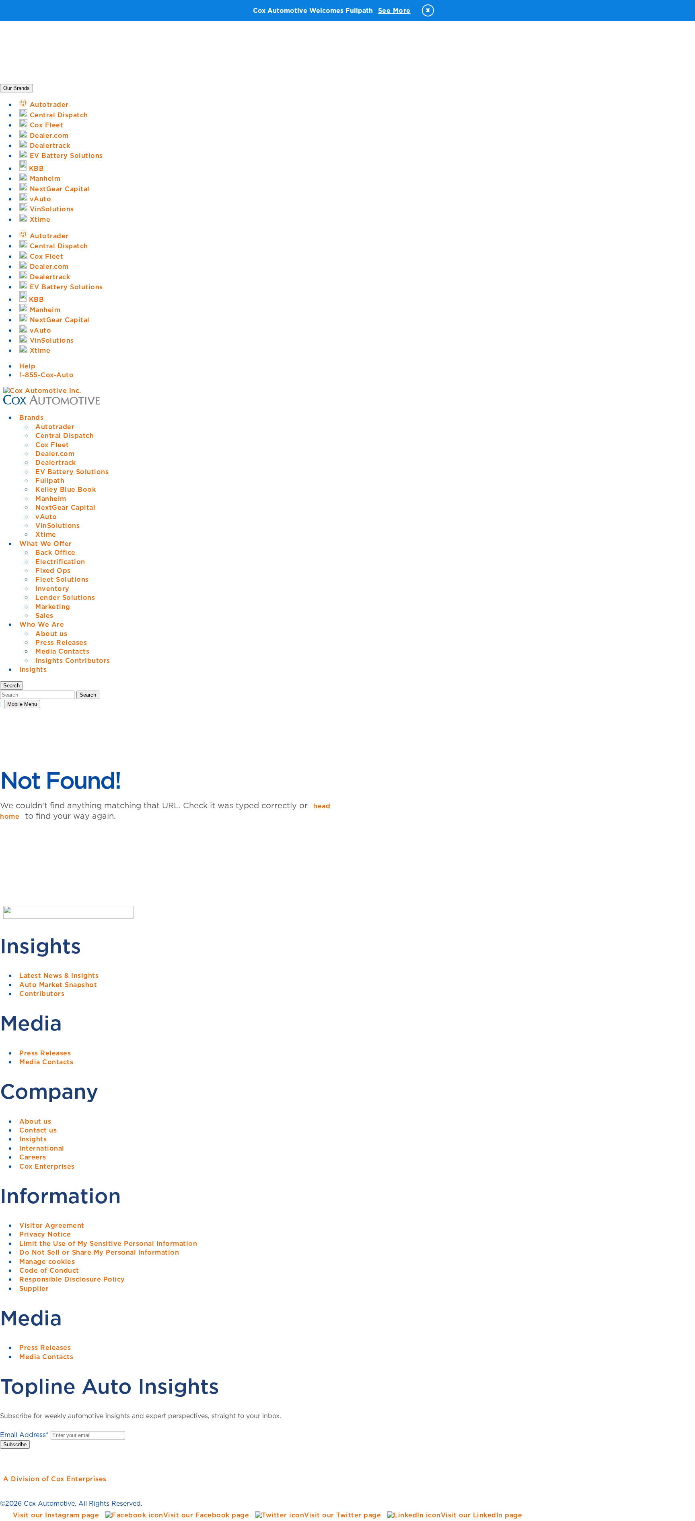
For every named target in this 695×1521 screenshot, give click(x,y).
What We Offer (45, 543)
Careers (32, 1157)
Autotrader (54, 426)
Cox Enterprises (47, 1166)
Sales (44, 615)
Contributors (41, 993)
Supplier (34, 1288)
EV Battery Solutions (72, 471)
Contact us (38, 1130)
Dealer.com (54, 453)
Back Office (55, 552)
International (41, 1148)
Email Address (24, 1434)
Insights (33, 669)
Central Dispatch (64, 435)
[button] (11, 685)
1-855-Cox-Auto (46, 374)
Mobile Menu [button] (22, 704)
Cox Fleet (52, 444)
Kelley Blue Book (65, 489)
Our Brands (16, 88)
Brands (31, 417)
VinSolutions (57, 525)
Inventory (52, 588)
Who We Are (41, 624)
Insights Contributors (72, 660)
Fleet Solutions (62, 579)
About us (51, 633)
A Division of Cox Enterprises (55, 1478)
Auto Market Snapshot (58, 984)
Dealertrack (55, 462)
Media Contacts (62, 651)
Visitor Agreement (51, 1225)
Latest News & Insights (59, 975)
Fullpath (49, 480)
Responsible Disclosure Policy (72, 1279)
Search (88, 695)
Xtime (45, 534)
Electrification (60, 561)
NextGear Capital (65, 507)
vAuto (46, 516)
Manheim (50, 498)
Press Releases (61, 642)
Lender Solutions (65, 597)
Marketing (52, 606)
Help (27, 366)
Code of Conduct (49, 1270)
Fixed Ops (53, 570)
